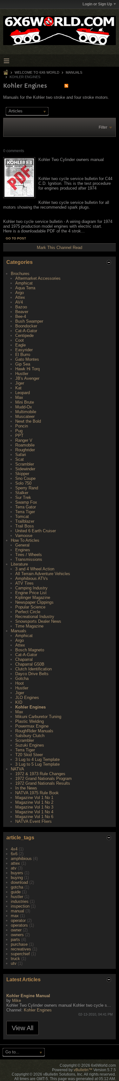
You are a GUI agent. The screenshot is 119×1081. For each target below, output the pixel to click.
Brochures (20, 273)
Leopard (22, 392)
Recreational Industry (34, 616)
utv (14, 963)
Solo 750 (23, 483)
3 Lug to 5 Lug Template (37, 764)
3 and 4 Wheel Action (34, 569)
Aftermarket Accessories (38, 278)
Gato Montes (27, 359)
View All (22, 1027)
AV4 (19, 302)
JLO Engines (27, 697)
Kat (18, 388)
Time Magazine (29, 626)
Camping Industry (31, 588)
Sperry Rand (26, 488)
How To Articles (25, 540)
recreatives (21, 949)
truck (15, 958)
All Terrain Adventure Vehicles (42, 573)
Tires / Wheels (28, 554)
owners (17, 934)
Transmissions (28, 559)
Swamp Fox (26, 502)
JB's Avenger (27, 378)
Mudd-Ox (23, 407)
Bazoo (21, 307)
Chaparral (24, 659)
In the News (26, 788)
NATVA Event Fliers (33, 821)
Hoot (19, 683)
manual (17, 911)
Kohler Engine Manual (28, 995)
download (19, 882)
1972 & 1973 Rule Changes (40, 773)
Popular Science (30, 607)
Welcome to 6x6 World (37, 72)
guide (16, 892)
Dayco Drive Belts (32, 673)
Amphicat (24, 283)
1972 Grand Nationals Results (42, 783)
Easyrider (24, 349)
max (15, 915)
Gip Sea (22, 364)
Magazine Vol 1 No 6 (34, 816)
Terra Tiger (25, 511)
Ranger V (23, 440)
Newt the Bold (28, 421)
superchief (20, 953)
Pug (19, 430)
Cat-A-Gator (26, 330)
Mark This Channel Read (59, 247)
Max (19, 397)
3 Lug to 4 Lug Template (37, 759)
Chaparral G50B (29, 664)
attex (15, 863)
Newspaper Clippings (34, 602)
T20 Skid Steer (29, 754)
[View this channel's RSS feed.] (66, 85)
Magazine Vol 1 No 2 (34, 802)
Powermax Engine (32, 726)
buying (17, 877)
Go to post (16, 238)
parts (15, 939)
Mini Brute (24, 402)
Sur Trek (23, 497)
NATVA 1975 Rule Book (37, 792)
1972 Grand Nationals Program (43, 778)
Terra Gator (25, 507)
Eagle (20, 345)
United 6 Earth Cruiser (35, 530)
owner (16, 930)
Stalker (21, 492)
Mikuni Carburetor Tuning (38, 716)
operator (18, 920)
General (22, 545)
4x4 (14, 849)
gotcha (17, 887)
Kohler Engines (30, 707)
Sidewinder (25, 469)
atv (14, 868)
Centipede (24, 335)
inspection (20, 906)
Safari (20, 454)
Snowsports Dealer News (38, 621)
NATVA (17, 769)
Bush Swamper (29, 321)
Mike (16, 1000)
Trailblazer (24, 521)
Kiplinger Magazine (32, 597)
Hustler (21, 373)
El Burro (22, 354)
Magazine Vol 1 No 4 (34, 811)
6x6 (14, 853)
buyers (17, 872)
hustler (17, 896)
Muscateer (25, 416)
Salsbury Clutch (29, 735)
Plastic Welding (29, 721)
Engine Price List (31, 592)
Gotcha (22, 678)
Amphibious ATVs (31, 578)
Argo (19, 292)
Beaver (21, 311)
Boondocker (26, 326)
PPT (19, 435)
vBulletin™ (83, 1070)
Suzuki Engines (29, 745)
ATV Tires (24, 583)
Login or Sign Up (97, 4)
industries (20, 901)
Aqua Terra (25, 287)
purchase (19, 944)
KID (18, 702)
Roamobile (25, 445)
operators (19, 925)
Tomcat (22, 516)
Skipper (22, 473)
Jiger (19, 383)
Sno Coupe (25, 478)
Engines (22, 549)
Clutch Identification (33, 669)
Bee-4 (20, 316)
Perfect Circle (27, 611)
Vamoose (23, 535)
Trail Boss (24, 526)
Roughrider (25, 449)
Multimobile (25, 411)
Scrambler (24, 464)
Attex (20, 297)
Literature (19, 564)
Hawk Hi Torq (27, 368)
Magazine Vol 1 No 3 (34, 807)
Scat (19, 459)
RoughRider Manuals (34, 730)
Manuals (74, 72)
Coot (19, 340)
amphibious (21, 858)
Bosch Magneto (29, 650)
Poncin (21, 426)
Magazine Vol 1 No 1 (34, 797)
